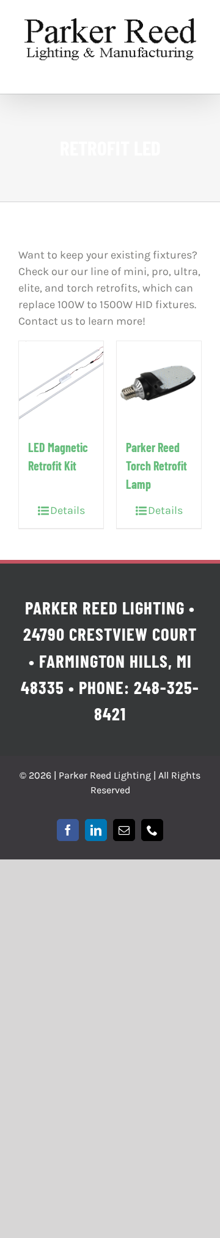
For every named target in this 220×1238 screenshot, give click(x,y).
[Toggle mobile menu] (195, 75)
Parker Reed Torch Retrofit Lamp (156, 465)
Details (67, 510)
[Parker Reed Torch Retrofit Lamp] (159, 383)
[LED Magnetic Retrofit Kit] (61, 383)
